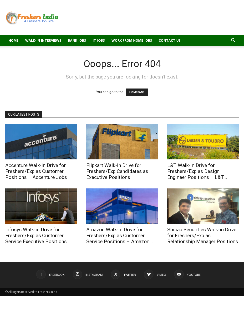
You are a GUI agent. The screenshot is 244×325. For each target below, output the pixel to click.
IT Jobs (99, 40)
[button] (233, 41)
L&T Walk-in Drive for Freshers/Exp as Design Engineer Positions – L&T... (197, 171)
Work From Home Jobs (132, 40)
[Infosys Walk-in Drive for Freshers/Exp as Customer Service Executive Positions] (41, 206)
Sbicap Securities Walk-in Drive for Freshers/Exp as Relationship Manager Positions (202, 235)
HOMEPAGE (136, 92)
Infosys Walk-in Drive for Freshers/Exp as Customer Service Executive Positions (36, 235)
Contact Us (170, 40)
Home (14, 40)
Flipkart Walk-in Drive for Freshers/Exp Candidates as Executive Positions (117, 171)
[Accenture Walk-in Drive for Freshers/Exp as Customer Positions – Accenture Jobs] (41, 141)
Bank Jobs (77, 40)
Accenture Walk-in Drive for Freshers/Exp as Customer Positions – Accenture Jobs (36, 171)
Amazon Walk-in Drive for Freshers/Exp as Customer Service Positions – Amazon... (119, 235)
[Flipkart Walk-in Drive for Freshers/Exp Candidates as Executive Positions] (122, 141)
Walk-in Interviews (43, 40)
